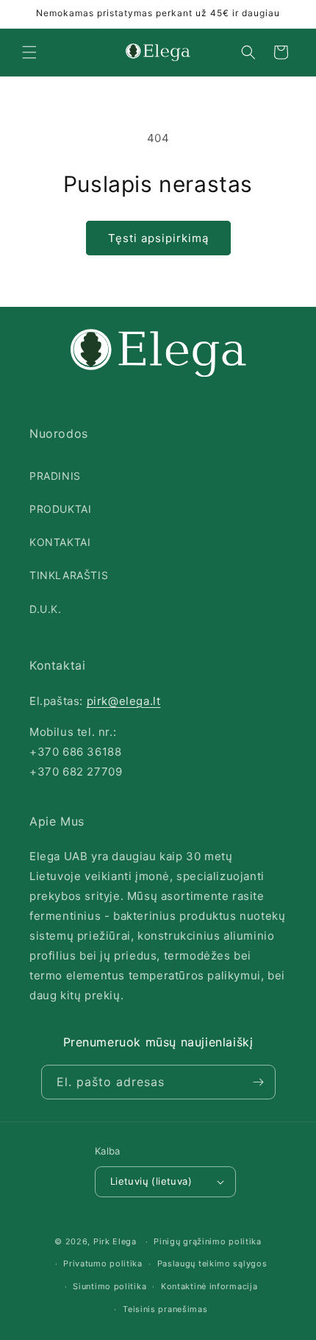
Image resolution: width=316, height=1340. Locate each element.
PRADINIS (55, 475)
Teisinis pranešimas (165, 1309)
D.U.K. (45, 609)
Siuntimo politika (109, 1286)
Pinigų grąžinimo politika (208, 1241)
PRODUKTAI (60, 509)
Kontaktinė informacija (209, 1286)
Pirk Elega (115, 1241)
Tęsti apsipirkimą (158, 238)
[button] (29, 52)
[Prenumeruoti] (259, 1082)
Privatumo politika (103, 1263)
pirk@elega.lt (124, 701)
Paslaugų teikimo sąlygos (212, 1263)
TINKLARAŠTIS (68, 575)
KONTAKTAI (59, 542)
